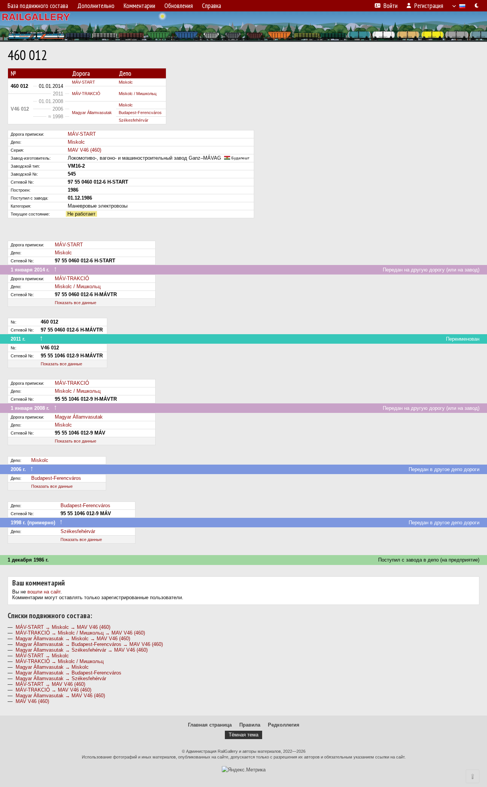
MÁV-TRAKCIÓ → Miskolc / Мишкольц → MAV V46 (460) (80, 633)
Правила (249, 725)
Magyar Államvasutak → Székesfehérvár (61, 678)
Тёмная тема (243, 735)
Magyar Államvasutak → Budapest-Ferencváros (68, 673)
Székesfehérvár (133, 120)
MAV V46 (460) (84, 150)
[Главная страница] (243, 26)
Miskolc (126, 82)
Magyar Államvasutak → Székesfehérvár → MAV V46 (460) (82, 650)
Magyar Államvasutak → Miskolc (52, 667)
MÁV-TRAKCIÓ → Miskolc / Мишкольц (59, 661)
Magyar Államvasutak (92, 112)
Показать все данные (75, 302)
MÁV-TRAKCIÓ (86, 93)
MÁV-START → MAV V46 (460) (50, 684)
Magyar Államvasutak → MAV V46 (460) (60, 695)
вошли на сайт (43, 592)
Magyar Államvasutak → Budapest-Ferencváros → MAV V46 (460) (89, 644)
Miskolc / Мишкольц (137, 93)
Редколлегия (283, 725)
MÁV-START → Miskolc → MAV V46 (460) (63, 627)
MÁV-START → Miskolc (42, 655)
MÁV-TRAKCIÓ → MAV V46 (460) (53, 690)
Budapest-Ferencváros (140, 112)
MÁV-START (83, 82)
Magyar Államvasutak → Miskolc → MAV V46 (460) (73, 638)
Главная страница (210, 725)
